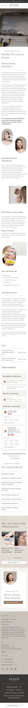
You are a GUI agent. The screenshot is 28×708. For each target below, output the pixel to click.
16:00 (16, 444)
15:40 (11, 444)
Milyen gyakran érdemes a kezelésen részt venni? (11, 489)
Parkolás (4, 651)
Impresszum (19, 690)
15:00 (16, 440)
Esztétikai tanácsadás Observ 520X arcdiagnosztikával (15, 387)
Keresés (22, 5)
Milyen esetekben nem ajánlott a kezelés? (10, 508)
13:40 (16, 419)
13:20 (11, 419)
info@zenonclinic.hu (19, 1)
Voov (19, 697)
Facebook (11, 669)
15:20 (6, 444)
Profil (25, 5)
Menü (2, 5)
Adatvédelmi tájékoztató (12, 687)
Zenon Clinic (14, 5)
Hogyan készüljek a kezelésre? (9, 503)
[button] (8, 558)
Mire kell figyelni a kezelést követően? (11, 499)
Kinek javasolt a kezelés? (8, 474)
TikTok (7, 669)
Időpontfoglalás (6, 664)
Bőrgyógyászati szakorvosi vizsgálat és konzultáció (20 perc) (15, 381)
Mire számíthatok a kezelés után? (10, 495)
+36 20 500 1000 (7, 1)
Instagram (3, 669)
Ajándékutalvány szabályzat (10, 692)
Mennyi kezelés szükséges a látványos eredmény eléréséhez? (11, 483)
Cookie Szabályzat (10, 690)
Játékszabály (21, 692)
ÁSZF (20, 687)
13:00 (6, 419)
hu (5, 5)
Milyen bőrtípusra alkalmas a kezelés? (11, 478)
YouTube (15, 669)
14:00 (11, 440)
